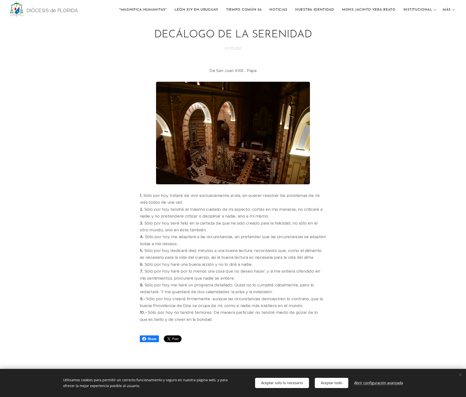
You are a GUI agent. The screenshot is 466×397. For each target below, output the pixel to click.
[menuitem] (144, 10)
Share (152, 339)
